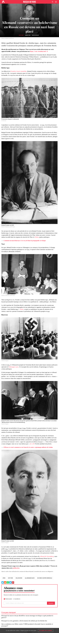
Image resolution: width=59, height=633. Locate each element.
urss (4, 578)
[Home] (3, 2)
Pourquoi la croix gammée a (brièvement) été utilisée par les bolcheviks (24, 621)
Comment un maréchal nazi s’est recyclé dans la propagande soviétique (25, 240)
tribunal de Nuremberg (47, 556)
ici (25, 630)
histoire (10, 578)
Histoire (21, 35)
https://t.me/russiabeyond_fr (39, 51)
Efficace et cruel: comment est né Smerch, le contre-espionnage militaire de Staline (28, 447)
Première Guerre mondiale (19, 71)
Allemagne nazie (14, 367)
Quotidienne (17, 598)
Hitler (22, 309)
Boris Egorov (35, 35)
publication (16, 568)
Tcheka (37, 237)
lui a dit (32, 444)
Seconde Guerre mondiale (44, 578)
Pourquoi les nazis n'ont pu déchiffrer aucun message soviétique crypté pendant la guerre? (27, 616)
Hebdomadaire (8, 598)
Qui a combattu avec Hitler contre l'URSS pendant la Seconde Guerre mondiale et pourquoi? (27, 625)
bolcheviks (19, 578)
